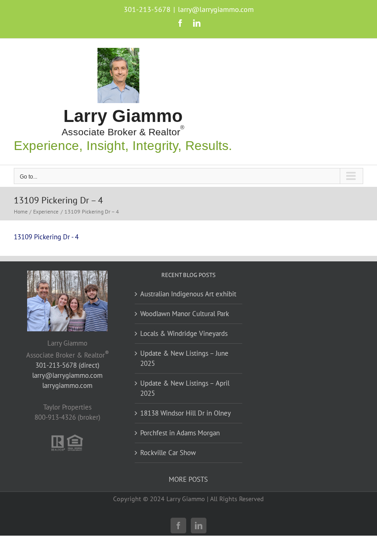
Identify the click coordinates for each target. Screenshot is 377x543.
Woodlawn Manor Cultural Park (184, 313)
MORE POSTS (188, 479)
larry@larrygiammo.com (216, 9)
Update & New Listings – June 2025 (184, 358)
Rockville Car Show (168, 452)
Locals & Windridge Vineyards (184, 333)
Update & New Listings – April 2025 (184, 388)
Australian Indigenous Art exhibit (188, 293)
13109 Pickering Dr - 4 (46, 236)
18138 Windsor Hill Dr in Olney (185, 413)
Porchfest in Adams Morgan (180, 432)
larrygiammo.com (67, 385)
